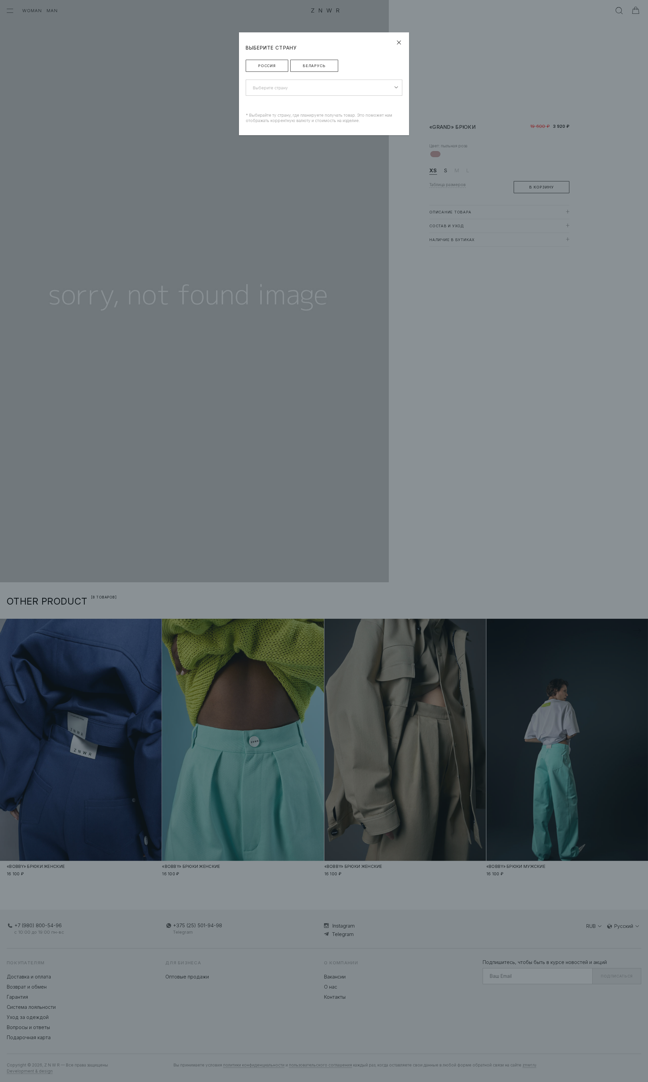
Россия (267, 65)
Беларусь (314, 65)
